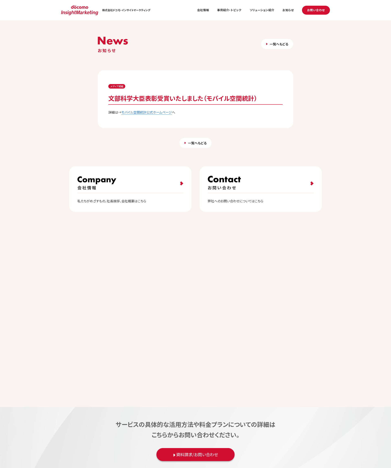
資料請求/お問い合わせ (196, 454)
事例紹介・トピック (229, 10)
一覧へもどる (279, 44)
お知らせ (288, 10)
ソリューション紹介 (262, 10)
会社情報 (203, 10)
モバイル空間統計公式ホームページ (146, 112)
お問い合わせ (316, 10)
